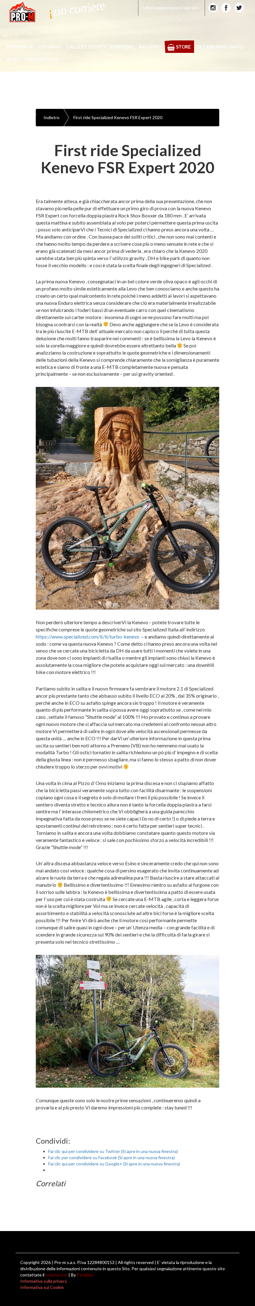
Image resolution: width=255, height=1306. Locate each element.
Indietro (51, 117)
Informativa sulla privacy (43, 1281)
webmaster (56, 1274)
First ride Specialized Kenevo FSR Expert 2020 (117, 117)
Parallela (85, 1274)
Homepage (20, 46)
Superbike (121, 46)
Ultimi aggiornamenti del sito (170, 7)
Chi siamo (50, 46)
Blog (13, 59)
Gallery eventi (85, 46)
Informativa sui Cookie (42, 1287)
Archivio (149, 46)
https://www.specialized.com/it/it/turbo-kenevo (87, 636)
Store (183, 46)
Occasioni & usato (219, 46)
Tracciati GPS (41, 59)
